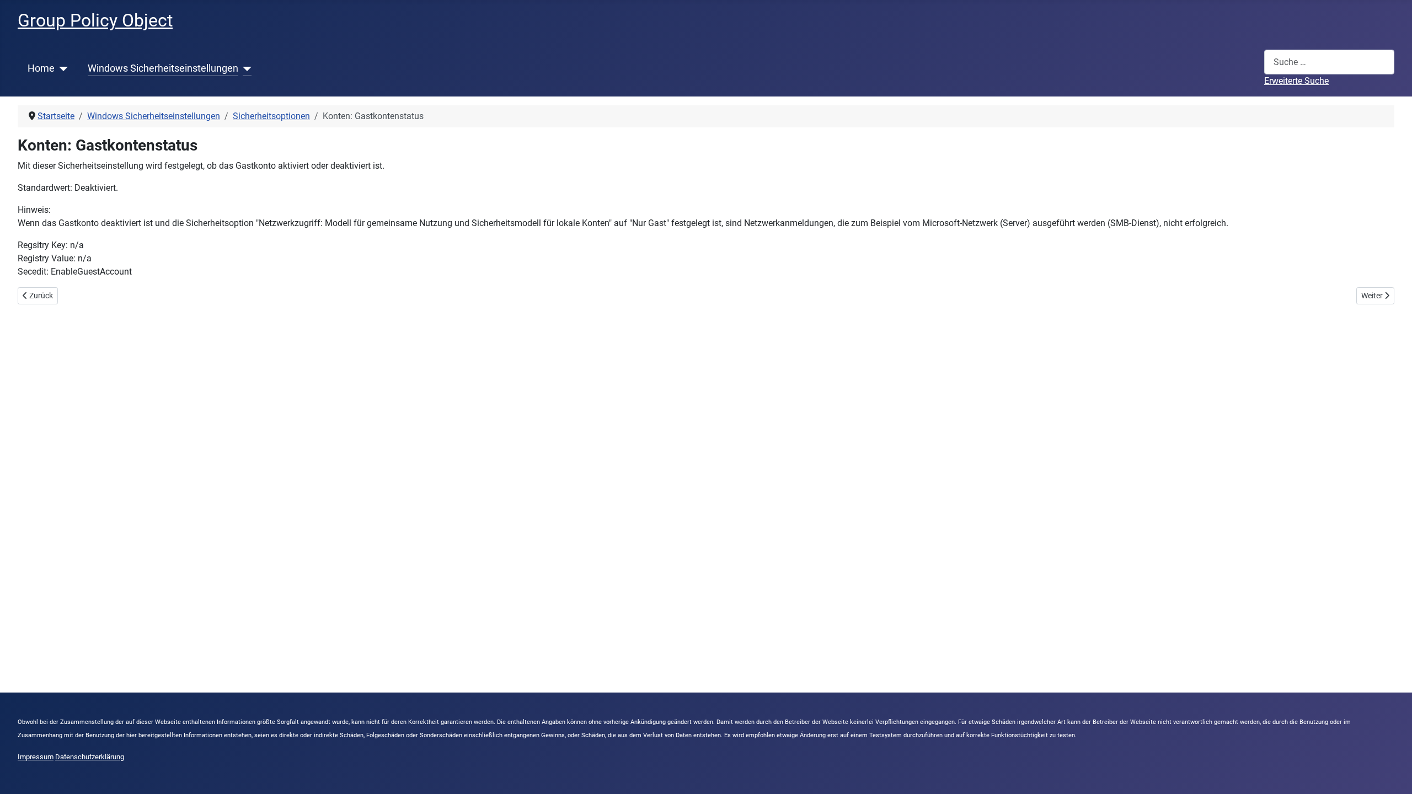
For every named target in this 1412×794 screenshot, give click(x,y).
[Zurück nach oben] (1392, 773)
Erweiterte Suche (1296, 81)
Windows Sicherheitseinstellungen (163, 68)
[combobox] (1329, 62)
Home (41, 68)
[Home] (61, 68)
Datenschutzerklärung (89, 757)
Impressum (36, 757)
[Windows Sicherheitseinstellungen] (245, 68)
